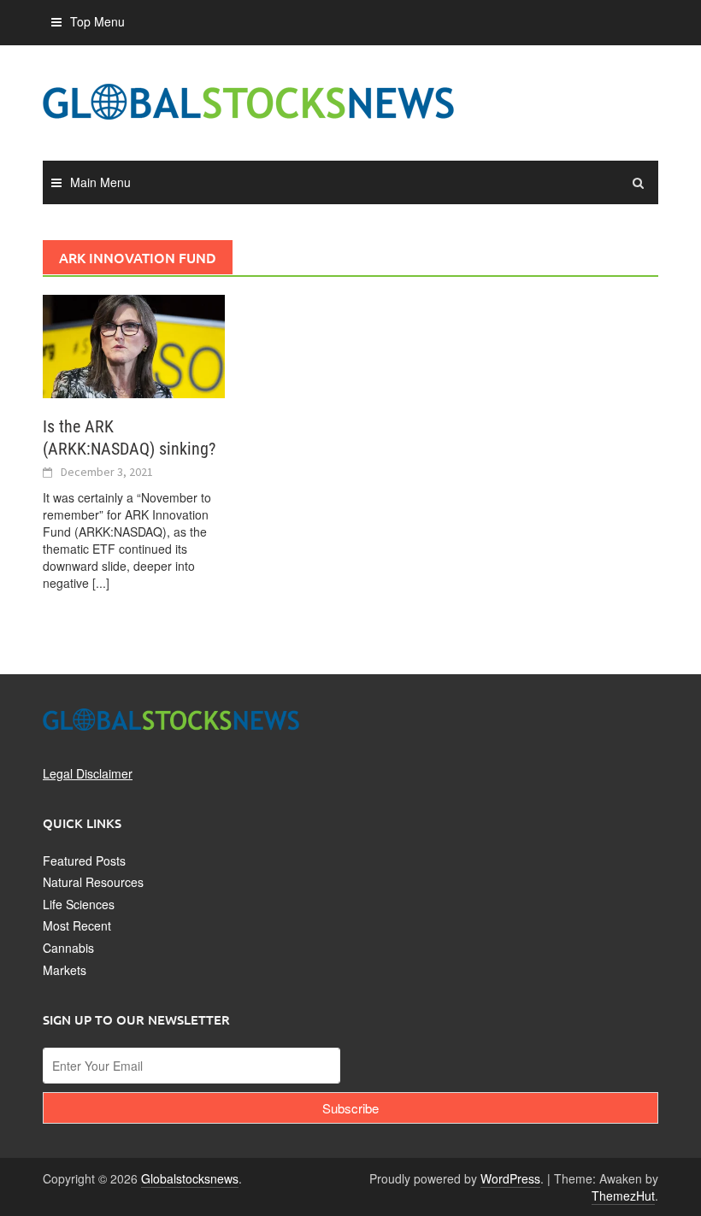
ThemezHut (623, 1195)
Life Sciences (79, 904)
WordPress (510, 1178)
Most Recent (77, 925)
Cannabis (68, 947)
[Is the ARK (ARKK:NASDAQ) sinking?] (134, 344)
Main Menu (100, 182)
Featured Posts (84, 860)
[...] (100, 582)
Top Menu (97, 21)
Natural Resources (93, 881)
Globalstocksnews (190, 1178)
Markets (64, 969)
